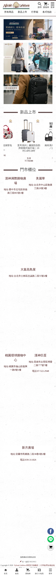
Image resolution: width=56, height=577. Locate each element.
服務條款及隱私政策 (28, 557)
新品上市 (22, 12)
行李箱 (34, 12)
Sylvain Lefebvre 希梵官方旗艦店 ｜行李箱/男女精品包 (34, 565)
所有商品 (8, 12)
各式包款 (47, 12)
